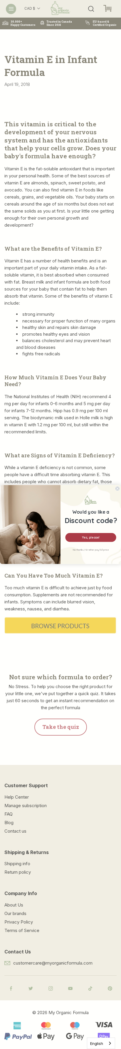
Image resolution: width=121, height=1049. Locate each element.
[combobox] (101, 1043)
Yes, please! (90, 537)
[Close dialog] (117, 488)
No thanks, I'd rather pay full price (91, 549)
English (96, 1043)
